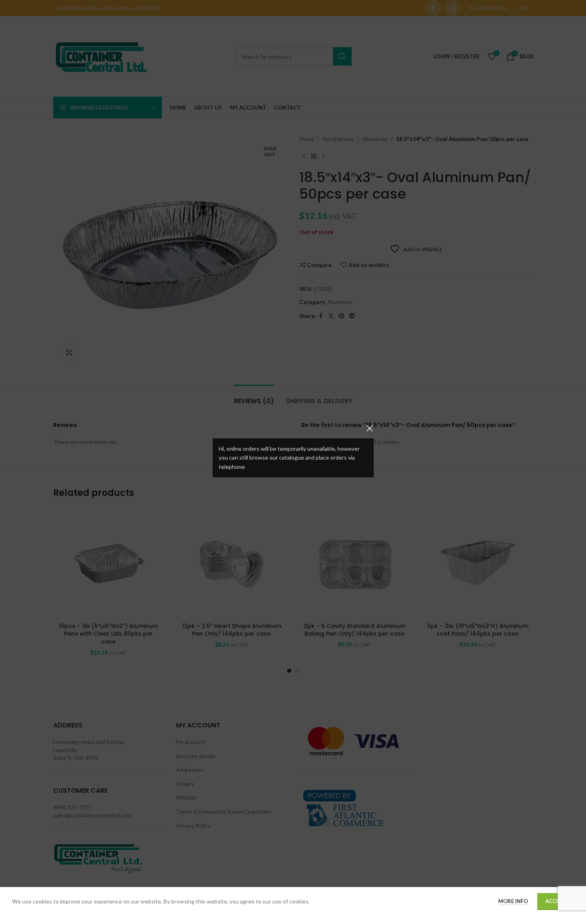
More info (513, 901)
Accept (555, 901)
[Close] (370, 428)
